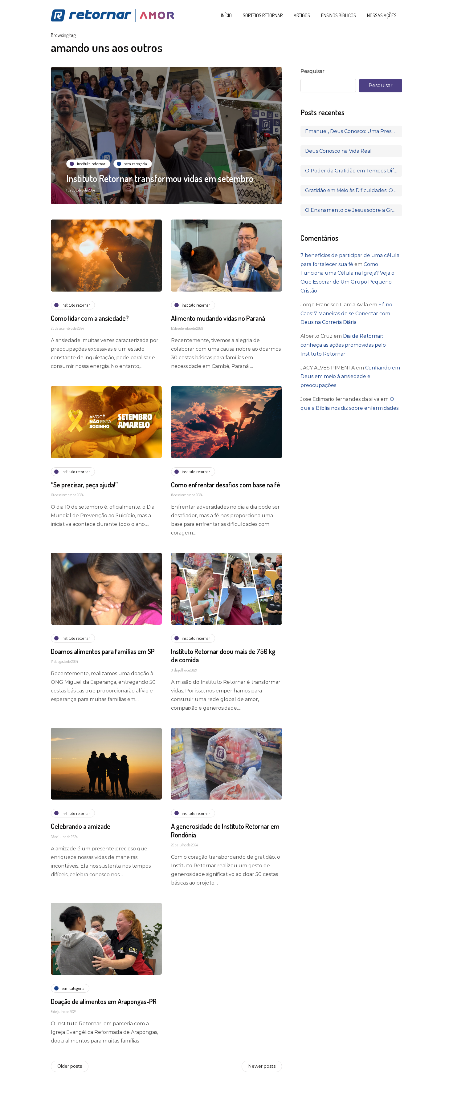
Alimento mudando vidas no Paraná (218, 318)
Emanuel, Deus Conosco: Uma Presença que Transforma (353, 131)
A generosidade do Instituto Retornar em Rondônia (225, 830)
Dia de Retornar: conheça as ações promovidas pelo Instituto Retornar (343, 345)
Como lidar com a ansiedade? (90, 318)
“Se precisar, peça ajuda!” (84, 484)
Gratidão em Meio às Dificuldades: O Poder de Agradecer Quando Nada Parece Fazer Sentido (353, 190)
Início (226, 15)
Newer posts (261, 1066)
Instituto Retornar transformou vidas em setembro (159, 178)
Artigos (302, 15)
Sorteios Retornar (263, 15)
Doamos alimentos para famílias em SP (103, 651)
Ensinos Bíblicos (338, 15)
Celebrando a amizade (80, 826)
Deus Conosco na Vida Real (338, 151)
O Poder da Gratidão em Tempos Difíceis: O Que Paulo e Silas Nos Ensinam (353, 171)
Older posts (69, 1066)
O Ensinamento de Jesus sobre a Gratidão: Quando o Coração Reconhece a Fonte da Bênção (353, 210)
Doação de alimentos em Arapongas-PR (104, 1001)
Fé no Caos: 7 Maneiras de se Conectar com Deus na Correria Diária (346, 313)
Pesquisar (312, 71)
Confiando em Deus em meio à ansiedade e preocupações (350, 377)
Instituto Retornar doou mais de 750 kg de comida (223, 655)
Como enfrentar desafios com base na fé (225, 484)
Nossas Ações (382, 15)
